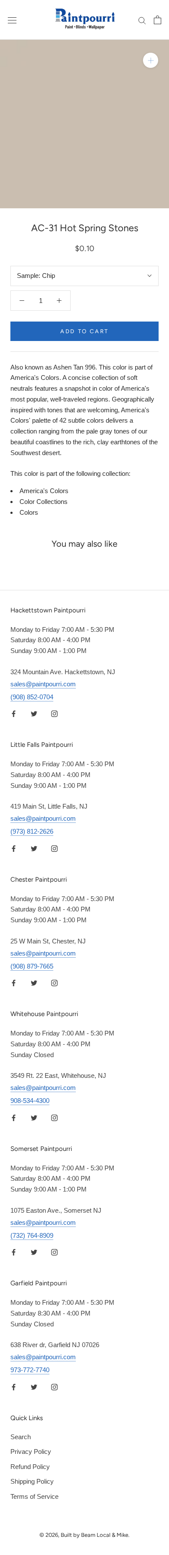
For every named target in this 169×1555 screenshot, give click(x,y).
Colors (29, 512)
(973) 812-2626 (31, 831)
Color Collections (44, 501)
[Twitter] (34, 713)
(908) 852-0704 (31, 697)
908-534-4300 (29, 1100)
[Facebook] (13, 713)
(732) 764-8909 (31, 1235)
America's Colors (44, 490)
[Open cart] (157, 20)
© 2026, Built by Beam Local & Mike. (84, 1535)
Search (20, 1436)
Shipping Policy (32, 1481)
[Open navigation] (12, 19)
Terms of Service (34, 1496)
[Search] (142, 20)
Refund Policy (30, 1466)
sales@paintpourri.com (43, 684)
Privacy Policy (30, 1451)
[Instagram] (54, 713)
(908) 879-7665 (31, 966)
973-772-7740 (29, 1369)
